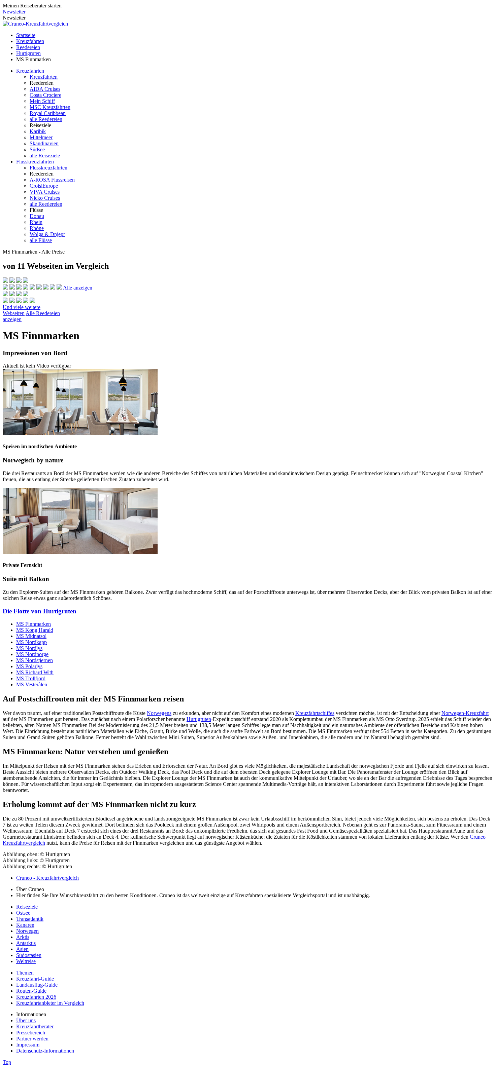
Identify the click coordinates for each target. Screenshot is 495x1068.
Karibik (38, 131)
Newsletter (14, 11)
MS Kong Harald (34, 630)
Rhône (37, 228)
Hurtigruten (28, 53)
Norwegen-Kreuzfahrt (465, 713)
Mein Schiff (42, 101)
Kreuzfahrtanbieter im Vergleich (50, 1003)
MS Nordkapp (31, 642)
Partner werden (32, 1038)
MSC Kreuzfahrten (50, 107)
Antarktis (26, 943)
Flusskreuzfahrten (35, 161)
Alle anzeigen (77, 288)
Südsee (37, 149)
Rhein (36, 222)
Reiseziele (27, 907)
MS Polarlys (29, 666)
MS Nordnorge (32, 654)
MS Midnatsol (31, 636)
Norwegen (27, 931)
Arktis (22, 937)
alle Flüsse (41, 240)
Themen (25, 973)
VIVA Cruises (45, 192)
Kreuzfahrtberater (35, 1026)
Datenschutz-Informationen (45, 1051)
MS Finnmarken (33, 624)
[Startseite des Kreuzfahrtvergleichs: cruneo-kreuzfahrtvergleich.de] (35, 24)
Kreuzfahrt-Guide (35, 979)
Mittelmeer (41, 137)
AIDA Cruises (45, 89)
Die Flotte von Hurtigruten (39, 611)
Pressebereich (30, 1032)
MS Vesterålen (31, 684)
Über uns (26, 1020)
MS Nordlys (29, 648)
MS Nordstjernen (34, 660)
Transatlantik (29, 919)
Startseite (25, 35)
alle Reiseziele (45, 155)
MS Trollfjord (30, 678)
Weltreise (26, 961)
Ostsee (23, 913)
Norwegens (159, 713)
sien (24, 949)
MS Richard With (35, 672)
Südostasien (28, 955)
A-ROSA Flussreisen (52, 180)
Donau (37, 216)
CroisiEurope (44, 186)
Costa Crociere (45, 95)
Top (7, 1062)
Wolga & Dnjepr (47, 234)
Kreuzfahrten (30, 41)
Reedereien (28, 47)
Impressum (27, 1044)
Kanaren (25, 925)
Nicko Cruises (45, 198)
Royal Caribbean (48, 113)
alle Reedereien (46, 119)
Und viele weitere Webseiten (21, 310)
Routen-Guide (31, 991)
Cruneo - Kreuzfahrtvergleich (47, 878)
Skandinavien (44, 143)
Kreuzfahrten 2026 (36, 997)
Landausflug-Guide (37, 985)
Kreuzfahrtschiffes (314, 713)
